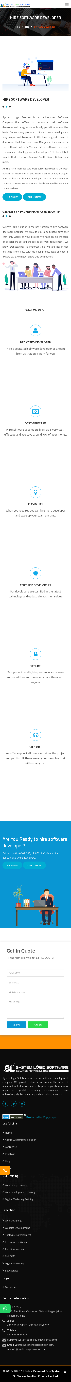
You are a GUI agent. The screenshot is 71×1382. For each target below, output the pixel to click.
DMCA (5, 1117)
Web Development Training (20, 1192)
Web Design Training (16, 1185)
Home (17, 26)
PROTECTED (16, 1117)
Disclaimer (10, 1287)
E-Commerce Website (17, 1242)
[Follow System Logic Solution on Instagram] (22, 1103)
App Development (15, 1249)
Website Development (17, 1228)
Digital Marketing (14, 1263)
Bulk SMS (10, 1256)
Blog (7, 1161)
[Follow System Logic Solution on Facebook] (5, 1103)
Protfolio (10, 1154)
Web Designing (13, 1220)
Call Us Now (34, 197)
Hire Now (12, 197)
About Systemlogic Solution (20, 1140)
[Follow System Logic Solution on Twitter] (14, 1103)
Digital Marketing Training (19, 1199)
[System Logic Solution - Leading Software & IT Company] (15, 4)
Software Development (18, 1235)
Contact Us (11, 1147)
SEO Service (11, 1270)
